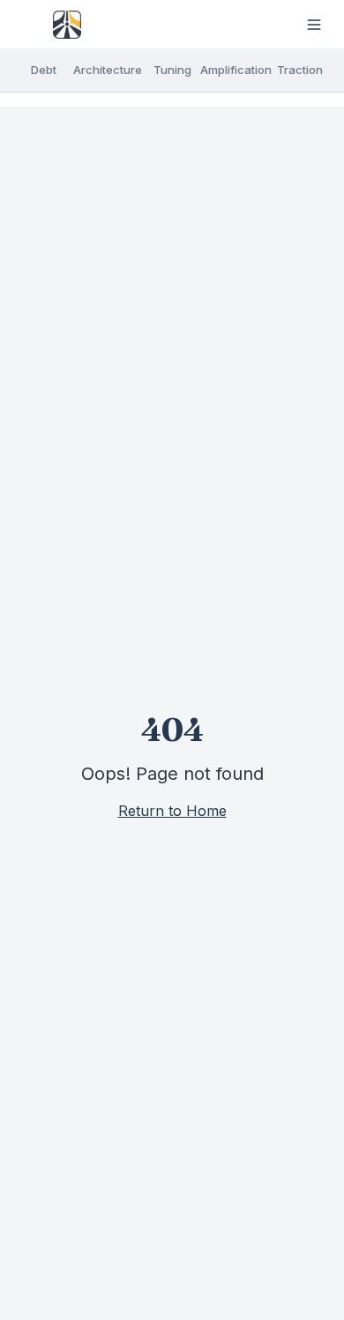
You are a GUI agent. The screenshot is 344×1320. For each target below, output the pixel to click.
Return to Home (172, 810)
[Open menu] (314, 25)
